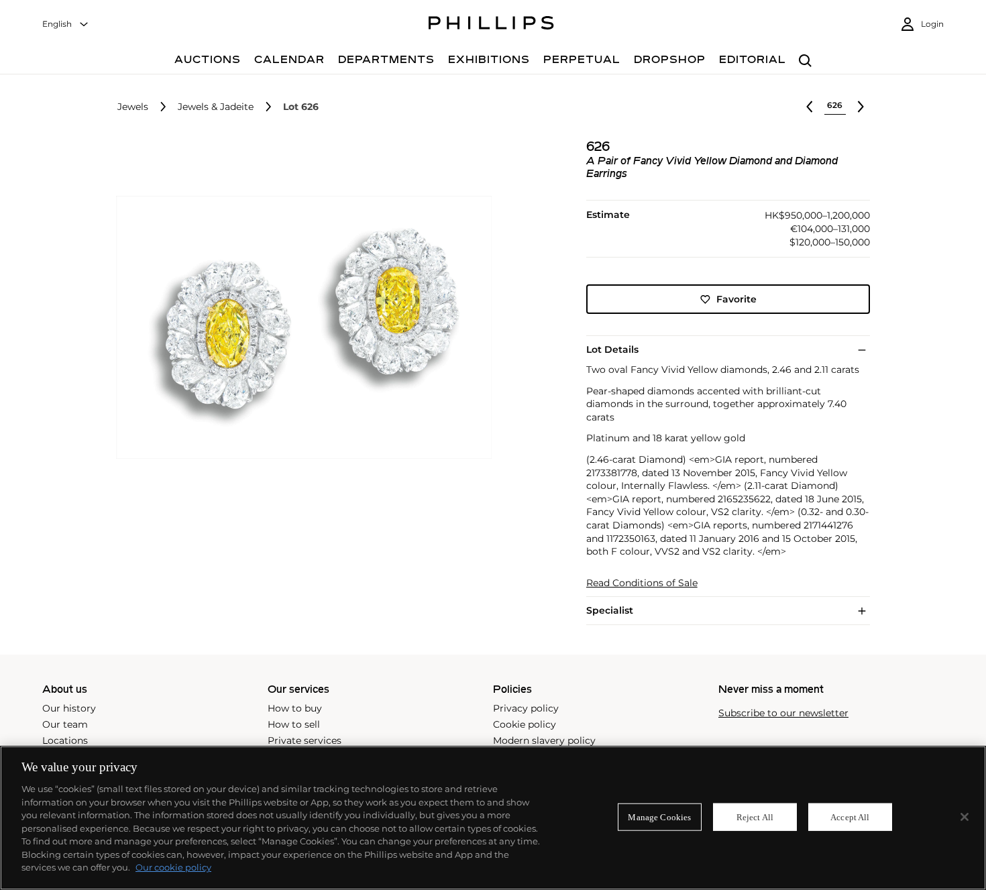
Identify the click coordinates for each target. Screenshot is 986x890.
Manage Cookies (659, 817)
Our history (69, 708)
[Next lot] (860, 106)
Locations (65, 740)
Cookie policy (524, 724)
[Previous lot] (809, 106)
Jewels (132, 107)
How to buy (295, 708)
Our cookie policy (173, 867)
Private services (304, 740)
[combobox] (65, 24)
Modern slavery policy (544, 740)
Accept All (849, 817)
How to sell (294, 724)
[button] (300, 327)
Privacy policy (526, 708)
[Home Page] (491, 25)
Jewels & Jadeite (216, 107)
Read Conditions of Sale (642, 583)
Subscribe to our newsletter (783, 713)
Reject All (754, 817)
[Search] (805, 61)
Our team (65, 724)
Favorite (736, 299)
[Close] (964, 817)
